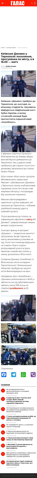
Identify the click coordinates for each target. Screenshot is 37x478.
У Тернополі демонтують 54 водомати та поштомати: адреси (19, 432)
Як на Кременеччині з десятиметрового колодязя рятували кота (17, 391)
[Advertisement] (18, 27)
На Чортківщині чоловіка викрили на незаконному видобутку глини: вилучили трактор (20, 409)
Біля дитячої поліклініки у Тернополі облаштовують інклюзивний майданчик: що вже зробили (21, 454)
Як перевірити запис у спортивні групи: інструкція (19, 425)
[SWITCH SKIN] (35, 3)
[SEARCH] (32, 3)
